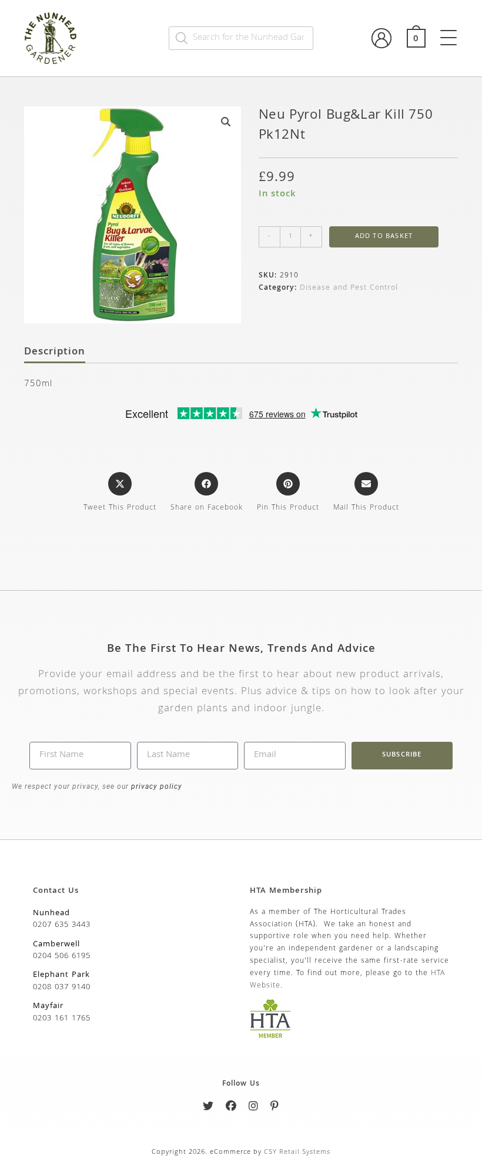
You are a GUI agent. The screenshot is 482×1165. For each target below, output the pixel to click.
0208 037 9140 (62, 987)
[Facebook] (231, 1108)
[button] (225, 121)
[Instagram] (254, 1108)
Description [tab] (54, 352)
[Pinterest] (274, 1108)
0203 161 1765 (62, 1018)
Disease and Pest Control (349, 288)
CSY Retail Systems (297, 1152)
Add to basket (384, 236)
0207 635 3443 (62, 925)
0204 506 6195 (62, 956)
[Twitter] (208, 1108)
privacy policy (155, 786)
